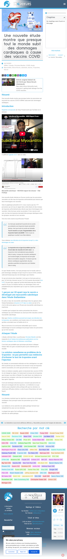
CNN (13, 443)
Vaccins (17, 463)
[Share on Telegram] (20, 75)
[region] (22, 546)
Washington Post (9, 449)
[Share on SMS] (13, 75)
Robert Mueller (16, 473)
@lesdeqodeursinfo (38, 521)
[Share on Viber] (18, 75)
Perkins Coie (7, 469)
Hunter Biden (38, 439)
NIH (44, 459)
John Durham (30, 446)
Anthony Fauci (24, 443)
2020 (49, 439)
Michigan (6, 482)
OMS (52, 443)
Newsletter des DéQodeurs (9, 532)
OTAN (5, 459)
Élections (17, 436)
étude (33, 65)
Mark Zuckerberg (21, 479)
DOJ (38, 476)
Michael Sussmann (42, 456)
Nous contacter (8, 514)
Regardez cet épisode (8, 110)
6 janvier (21, 453)
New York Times (40, 443)
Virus (44, 469)
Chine (34, 433)
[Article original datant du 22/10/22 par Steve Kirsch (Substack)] (22, 85)
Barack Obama (55, 463)
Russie (24, 433)
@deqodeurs (37, 513)
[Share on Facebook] (5, 75)
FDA (41, 446)
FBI (15, 433)
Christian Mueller (19, 65)
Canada (11, 65)
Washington (53, 473)
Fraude (25, 459)
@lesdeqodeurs (37, 523)
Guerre (16, 466)
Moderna (15, 459)
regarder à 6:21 (12, 155)
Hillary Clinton (8, 439)
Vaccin (6, 69)
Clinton (52, 479)
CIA (19, 439)
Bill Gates (6, 476)
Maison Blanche (55, 459)
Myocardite (7, 67)
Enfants (35, 459)
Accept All (34, 551)
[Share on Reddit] (10, 75)
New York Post (29, 463)
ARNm (6, 65)
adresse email (8, 525)
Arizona (50, 446)
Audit (46, 476)
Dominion (26, 466)
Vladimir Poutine (58, 449)
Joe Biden (49, 436)
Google (53, 469)
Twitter (60, 436)
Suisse (30, 67)
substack (24, 67)
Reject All (22, 551)
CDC (5, 443)
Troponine (36, 67)
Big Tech (6, 463)
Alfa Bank (42, 463)
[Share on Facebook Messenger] (26, 75)
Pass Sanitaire (57, 453)
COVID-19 (28, 456)
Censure (17, 456)
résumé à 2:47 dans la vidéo (22, 303)
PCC (55, 456)
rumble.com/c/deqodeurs (37, 511)
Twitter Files (33, 469)
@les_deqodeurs (36, 532)
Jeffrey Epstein (31, 473)
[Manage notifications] (63, 555)
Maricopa (44, 453)
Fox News (33, 453)
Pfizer (27, 439)
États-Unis (23, 449)
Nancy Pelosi (57, 476)
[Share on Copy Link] (3, 75)
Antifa (36, 466)
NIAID (16, 476)
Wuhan (58, 439)
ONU (43, 473)
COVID (28, 65)
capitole (6, 446)
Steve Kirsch (16, 67)
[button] (64, 4)
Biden (27, 436)
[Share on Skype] (23, 75)
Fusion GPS (20, 469)
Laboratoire (27, 476)
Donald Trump (56, 433)
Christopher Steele (38, 479)
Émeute (6, 466)
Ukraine (37, 436)
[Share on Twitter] (8, 75)
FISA (5, 473)
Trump (44, 433)
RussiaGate (7, 479)
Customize (11, 551)
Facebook (17, 446)
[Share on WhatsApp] (15, 75)
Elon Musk (44, 449)
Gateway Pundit (9, 453)
